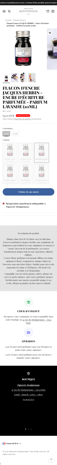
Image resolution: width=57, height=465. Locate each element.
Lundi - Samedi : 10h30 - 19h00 (28, 394)
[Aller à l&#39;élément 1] (6, 79)
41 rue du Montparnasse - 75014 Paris (28, 389)
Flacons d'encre (19, 20)
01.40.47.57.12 (28, 399)
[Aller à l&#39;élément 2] (15, 78)
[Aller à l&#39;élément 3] (23, 77)
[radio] (6, 133)
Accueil (8, 20)
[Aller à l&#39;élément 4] (32, 78)
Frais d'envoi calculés (22, 119)
